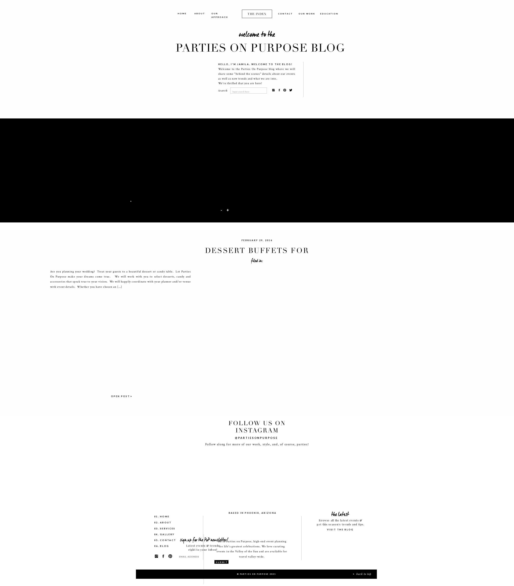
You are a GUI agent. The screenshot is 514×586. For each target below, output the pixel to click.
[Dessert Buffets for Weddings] (120, 340)
